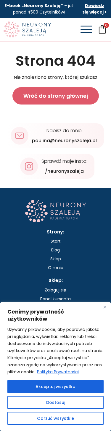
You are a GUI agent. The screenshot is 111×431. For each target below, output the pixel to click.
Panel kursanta (55, 299)
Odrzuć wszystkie (55, 418)
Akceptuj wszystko (55, 386)
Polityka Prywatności (58, 372)
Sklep (55, 259)
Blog (55, 250)
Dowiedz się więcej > (94, 9)
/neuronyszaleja (64, 171)
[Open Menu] (86, 29)
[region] (55, 366)
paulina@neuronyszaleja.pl (64, 140)
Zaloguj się (55, 290)
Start (56, 241)
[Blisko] (104, 307)
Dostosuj (55, 402)
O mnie (55, 268)
